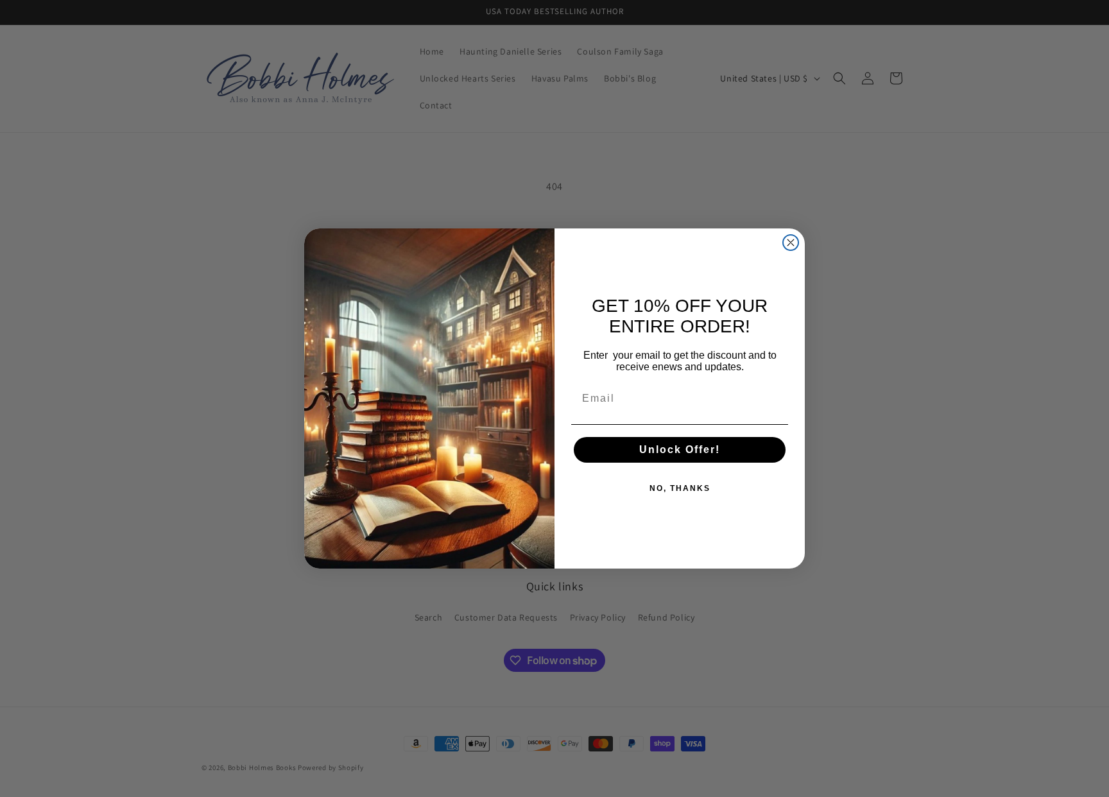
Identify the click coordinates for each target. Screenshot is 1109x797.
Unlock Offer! (679, 449)
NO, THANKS (679, 488)
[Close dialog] (790, 242)
